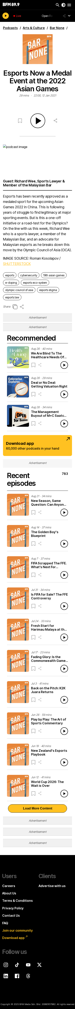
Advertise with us (52, 886)
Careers (8, 886)
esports (9, 275)
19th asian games (53, 275)
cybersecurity (28, 275)
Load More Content (37, 808)
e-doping (11, 282)
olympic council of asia (19, 290)
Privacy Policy (13, 908)
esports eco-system (35, 282)
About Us (9, 893)
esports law (12, 297)
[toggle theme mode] (63, 5)
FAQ (5, 923)
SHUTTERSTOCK (17, 264)
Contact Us (11, 915)
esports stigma (48, 290)
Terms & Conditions (17, 901)
